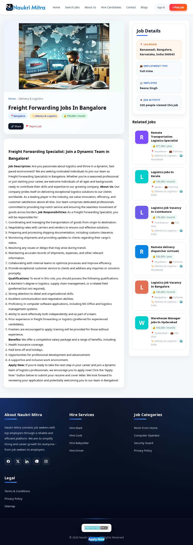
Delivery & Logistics (46, 116)
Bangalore (19, 116)
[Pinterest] (36, 461)
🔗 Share (16, 126)
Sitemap (10, 506)
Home (56, 7)
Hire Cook (75, 435)
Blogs (144, 7)
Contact (131, 7)
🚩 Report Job (33, 126)
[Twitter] (17, 461)
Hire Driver (76, 450)
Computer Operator (147, 435)
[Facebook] (8, 461)
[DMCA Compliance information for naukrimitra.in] (96, 528)
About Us (90, 7)
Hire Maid (75, 428)
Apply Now (96, 539)
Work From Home (145, 428)
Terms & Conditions (17, 491)
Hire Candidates (111, 7)
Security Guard (143, 443)
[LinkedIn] (27, 461)
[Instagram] (46, 461)
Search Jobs (72, 7)
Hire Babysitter (79, 443)
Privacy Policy (143, 450)
